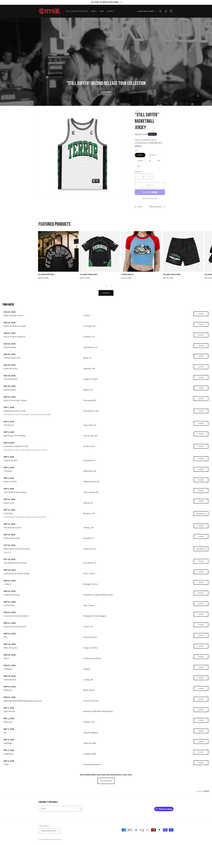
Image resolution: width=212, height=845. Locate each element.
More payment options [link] (149, 198)
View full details (155, 207)
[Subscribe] (80, 809)
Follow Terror (106, 781)
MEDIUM (153, 155)
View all (106, 293)
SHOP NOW (106, 92)
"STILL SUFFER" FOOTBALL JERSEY (89, 275)
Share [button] (139, 207)
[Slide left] (100, 286)
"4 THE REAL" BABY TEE (127, 275)
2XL (160, 161)
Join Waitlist (201, 513)
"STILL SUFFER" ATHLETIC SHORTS (172, 275)
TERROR (46, 839)
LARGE (141, 161)
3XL (140, 166)
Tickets (201, 314)
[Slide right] (111, 286)
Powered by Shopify (55, 839)
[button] (160, 11)
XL (151, 161)
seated (206, 791)
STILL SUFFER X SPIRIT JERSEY (46, 275)
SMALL (141, 155)
